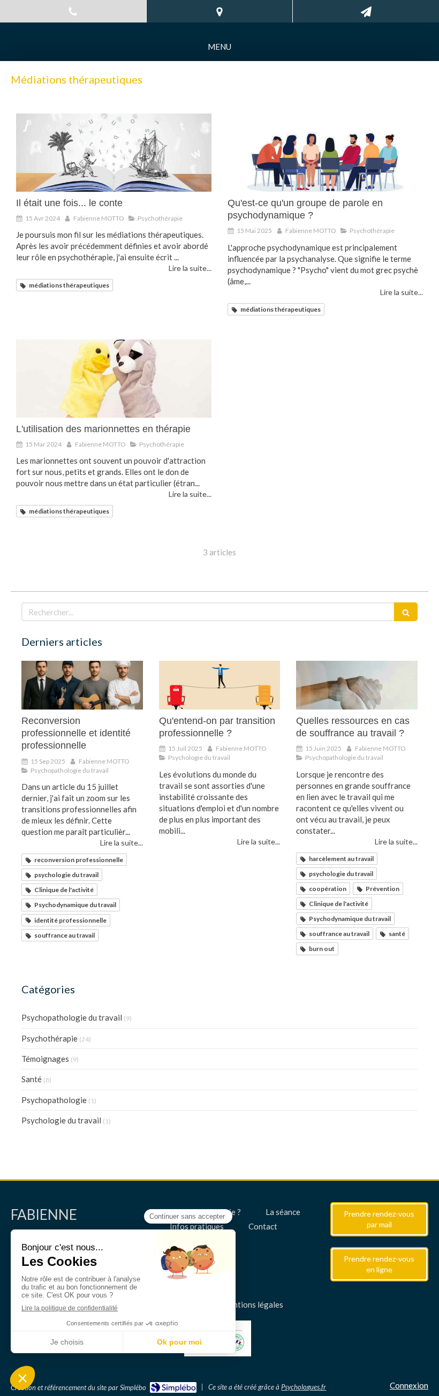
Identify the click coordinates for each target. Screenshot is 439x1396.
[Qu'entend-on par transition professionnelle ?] (220, 685)
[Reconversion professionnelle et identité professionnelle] (82, 685)
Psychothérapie (49, 1038)
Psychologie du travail (61, 1120)
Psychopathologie (54, 1100)
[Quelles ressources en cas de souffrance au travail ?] (357, 685)
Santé (31, 1079)
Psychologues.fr (303, 1387)
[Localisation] (219, 11)
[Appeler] (73, 11)
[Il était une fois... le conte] (113, 153)
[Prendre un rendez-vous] (366, 11)
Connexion (409, 1385)
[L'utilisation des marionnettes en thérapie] (113, 378)
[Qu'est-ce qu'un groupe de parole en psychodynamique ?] (325, 153)
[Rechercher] (406, 611)
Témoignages (45, 1058)
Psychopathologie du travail (71, 1017)
